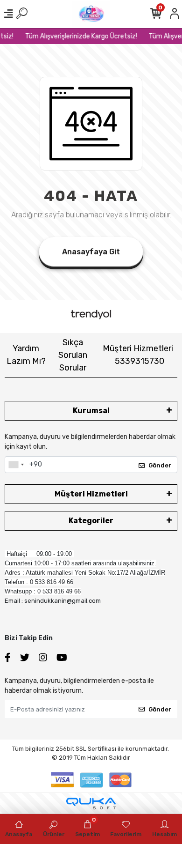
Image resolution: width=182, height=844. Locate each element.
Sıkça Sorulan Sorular (72, 355)
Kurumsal (91, 410)
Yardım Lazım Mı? (26, 354)
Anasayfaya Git (91, 251)
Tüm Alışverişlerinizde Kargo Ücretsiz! (80, 36)
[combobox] (16, 465)
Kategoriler (91, 520)
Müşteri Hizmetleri (138, 354)
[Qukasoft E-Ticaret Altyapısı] (91, 803)
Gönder (159, 465)
